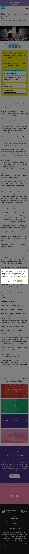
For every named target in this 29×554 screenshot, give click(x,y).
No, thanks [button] (13, 281)
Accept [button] (20, 281)
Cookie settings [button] (5, 281)
